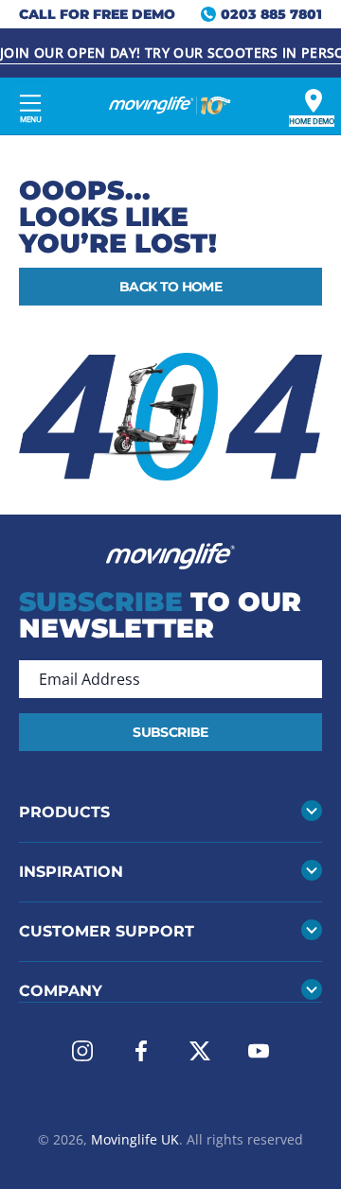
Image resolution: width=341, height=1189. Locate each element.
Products (64, 812)
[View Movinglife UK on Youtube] (258, 1050)
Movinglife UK (135, 1139)
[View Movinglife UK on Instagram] (82, 1050)
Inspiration (71, 872)
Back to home (170, 286)
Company (60, 991)
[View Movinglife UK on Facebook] (141, 1050)
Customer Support (106, 931)
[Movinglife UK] (170, 106)
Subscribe (170, 732)
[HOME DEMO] (313, 101)
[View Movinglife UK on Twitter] (199, 1050)
